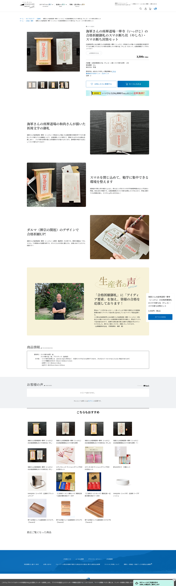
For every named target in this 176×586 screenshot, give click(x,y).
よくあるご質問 (144, 4)
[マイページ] (145, 9)
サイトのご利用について (112, 564)
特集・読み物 (77, 5)
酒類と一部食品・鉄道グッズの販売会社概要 (137, 564)
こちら (114, 71)
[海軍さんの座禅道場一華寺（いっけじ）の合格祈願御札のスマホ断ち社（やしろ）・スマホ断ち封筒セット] (32, 85)
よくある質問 (80, 559)
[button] (171, 583)
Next (78, 51)
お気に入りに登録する (103, 84)
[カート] (150, 9)
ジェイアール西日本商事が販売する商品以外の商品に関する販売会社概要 (78, 564)
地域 (60, 5)
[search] (140, 8)
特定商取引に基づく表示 (31, 564)
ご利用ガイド (135, 4)
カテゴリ (45, 5)
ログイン (91, 401)
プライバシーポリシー (95, 559)
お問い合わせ (153, 4)
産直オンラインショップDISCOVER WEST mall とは (122, 3)
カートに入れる (135, 84)
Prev (28, 51)
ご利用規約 (109, 559)
